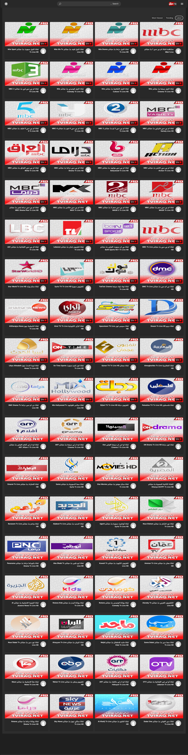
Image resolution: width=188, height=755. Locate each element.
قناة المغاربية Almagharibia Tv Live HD (159, 367)
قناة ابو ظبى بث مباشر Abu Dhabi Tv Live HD (68, 565)
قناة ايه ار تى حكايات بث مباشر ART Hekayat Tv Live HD (114, 683)
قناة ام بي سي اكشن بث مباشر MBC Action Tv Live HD (159, 169)
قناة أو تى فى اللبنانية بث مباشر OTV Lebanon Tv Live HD (158, 683)
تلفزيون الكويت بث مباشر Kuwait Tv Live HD (114, 565)
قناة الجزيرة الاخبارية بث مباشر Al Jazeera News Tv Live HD (25, 604)
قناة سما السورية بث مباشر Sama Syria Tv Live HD (70, 486)
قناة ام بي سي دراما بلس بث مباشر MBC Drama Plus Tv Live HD (23, 209)
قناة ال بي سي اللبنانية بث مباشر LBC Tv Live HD (22, 248)
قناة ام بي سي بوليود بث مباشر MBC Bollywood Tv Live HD (113, 169)
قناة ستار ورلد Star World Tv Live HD (23, 286)
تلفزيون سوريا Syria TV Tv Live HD (69, 286)
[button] (60, 3)
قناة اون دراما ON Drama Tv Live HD (159, 444)
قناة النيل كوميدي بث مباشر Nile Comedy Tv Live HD (70, 90)
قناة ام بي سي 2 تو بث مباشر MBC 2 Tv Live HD (113, 130)
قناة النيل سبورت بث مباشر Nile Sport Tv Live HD (23, 51)
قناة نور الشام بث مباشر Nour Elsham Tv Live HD (158, 525)
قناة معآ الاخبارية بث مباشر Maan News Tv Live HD (25, 683)
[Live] (177, 51)
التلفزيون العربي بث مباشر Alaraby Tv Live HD (158, 604)
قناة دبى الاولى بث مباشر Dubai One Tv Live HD (159, 723)
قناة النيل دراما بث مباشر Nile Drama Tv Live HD (113, 51)
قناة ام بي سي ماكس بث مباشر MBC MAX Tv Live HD (68, 209)
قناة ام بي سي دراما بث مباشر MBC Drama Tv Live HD (69, 169)
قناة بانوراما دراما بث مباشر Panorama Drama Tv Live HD (22, 565)
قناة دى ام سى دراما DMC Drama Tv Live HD (23, 406)
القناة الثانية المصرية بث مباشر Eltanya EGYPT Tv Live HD (161, 486)
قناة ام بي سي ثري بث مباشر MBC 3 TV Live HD (23, 90)
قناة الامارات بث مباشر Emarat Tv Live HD (23, 486)
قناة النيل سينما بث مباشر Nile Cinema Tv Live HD (161, 90)
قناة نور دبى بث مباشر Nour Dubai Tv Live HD (23, 644)
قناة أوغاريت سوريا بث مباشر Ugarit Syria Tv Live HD (114, 525)
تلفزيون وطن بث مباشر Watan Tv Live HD (68, 683)
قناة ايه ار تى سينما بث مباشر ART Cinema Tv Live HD (69, 446)
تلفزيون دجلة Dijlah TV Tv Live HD (114, 405)
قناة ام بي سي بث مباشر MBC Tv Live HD (158, 248)
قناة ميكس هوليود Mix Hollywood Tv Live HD (68, 406)
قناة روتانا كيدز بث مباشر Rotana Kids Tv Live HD (68, 604)
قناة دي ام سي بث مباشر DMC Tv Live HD (158, 288)
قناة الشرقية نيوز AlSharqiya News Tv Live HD (23, 327)
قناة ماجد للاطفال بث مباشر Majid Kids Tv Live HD (115, 644)
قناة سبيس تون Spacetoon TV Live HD (114, 327)
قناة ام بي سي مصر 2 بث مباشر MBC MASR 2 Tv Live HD (113, 209)
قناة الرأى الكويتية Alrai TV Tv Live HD (69, 327)
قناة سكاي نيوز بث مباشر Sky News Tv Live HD (69, 723)
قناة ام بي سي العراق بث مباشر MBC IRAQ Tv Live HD (23, 169)
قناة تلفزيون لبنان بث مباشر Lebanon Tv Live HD (69, 248)
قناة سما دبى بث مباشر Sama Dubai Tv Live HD (159, 644)
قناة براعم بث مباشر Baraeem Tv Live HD (23, 525)
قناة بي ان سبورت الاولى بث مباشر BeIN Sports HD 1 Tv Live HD (114, 248)
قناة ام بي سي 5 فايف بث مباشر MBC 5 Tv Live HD (23, 130)
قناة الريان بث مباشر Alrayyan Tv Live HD (68, 644)
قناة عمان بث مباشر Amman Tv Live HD (159, 565)
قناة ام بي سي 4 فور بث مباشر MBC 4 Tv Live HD (68, 130)
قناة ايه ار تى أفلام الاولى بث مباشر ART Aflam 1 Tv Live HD (23, 446)
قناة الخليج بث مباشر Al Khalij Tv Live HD (113, 723)
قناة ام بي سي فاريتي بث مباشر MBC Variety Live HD (158, 130)
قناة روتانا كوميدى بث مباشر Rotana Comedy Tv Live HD (114, 604)
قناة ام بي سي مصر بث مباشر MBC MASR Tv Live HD (159, 209)
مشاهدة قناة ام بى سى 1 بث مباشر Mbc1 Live (159, 51)
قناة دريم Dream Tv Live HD (162, 326)
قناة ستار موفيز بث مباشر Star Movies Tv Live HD (113, 486)
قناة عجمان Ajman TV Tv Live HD (115, 365)
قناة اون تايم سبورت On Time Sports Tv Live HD (68, 367)
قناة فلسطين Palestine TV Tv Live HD (158, 405)
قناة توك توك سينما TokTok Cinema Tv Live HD (114, 288)
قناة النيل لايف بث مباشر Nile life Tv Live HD (69, 51)
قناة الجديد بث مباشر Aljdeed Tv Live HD (68, 525)
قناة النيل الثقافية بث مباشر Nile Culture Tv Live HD (115, 90)
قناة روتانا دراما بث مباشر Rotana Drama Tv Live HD (24, 723)
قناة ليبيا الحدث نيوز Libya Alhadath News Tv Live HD (23, 367)
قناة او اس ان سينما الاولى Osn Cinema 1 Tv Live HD (116, 446)
